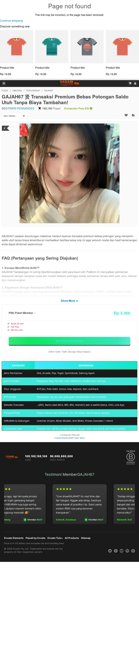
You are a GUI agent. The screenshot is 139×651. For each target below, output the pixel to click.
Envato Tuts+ (55, 537)
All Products (72, 537)
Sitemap (86, 537)
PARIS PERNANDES (21, 108)
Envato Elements (14, 537)
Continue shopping (11, 20)
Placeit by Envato (35, 537)
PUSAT (5, 90)
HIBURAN (17, 90)
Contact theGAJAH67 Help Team (69, 437)
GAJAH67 (48, 90)
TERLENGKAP (33, 90)
